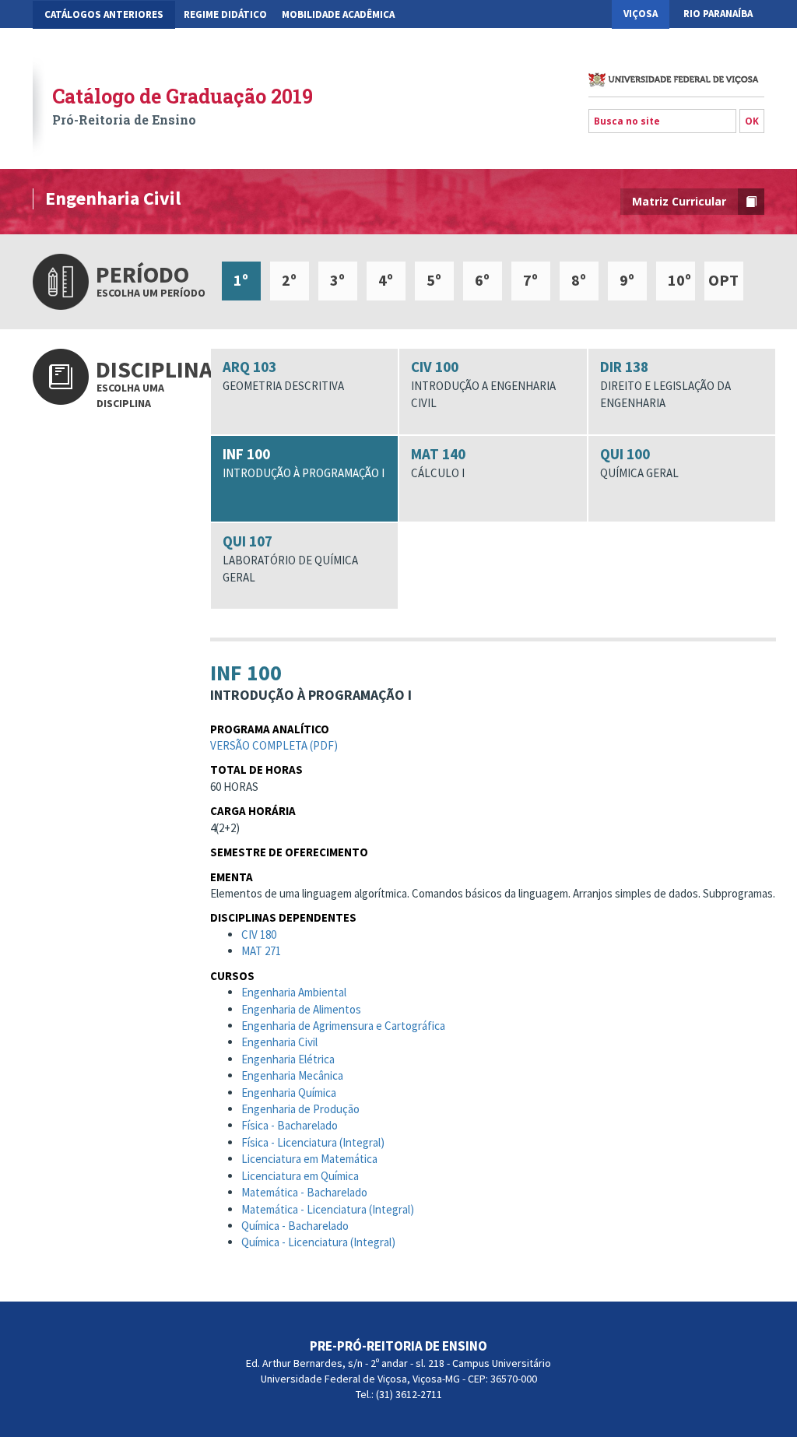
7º (530, 280)
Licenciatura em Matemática (309, 1158)
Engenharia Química (288, 1092)
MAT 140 (438, 462)
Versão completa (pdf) (274, 745)
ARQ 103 (283, 375)
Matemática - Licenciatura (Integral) (327, 1209)
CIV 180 (258, 934)
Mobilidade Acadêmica (338, 14)
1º (240, 280)
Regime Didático (225, 14)
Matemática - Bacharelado (304, 1192)
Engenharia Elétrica (288, 1059)
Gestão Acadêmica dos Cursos (118, 43)
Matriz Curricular (679, 201)
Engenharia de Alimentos (301, 1009)
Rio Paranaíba (718, 13)
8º (578, 280)
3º (337, 280)
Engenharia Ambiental (293, 992)
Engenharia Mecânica (292, 1075)
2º (289, 280)
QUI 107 (290, 558)
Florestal (726, 42)
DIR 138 (665, 383)
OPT (723, 280)
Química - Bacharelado (295, 1225)
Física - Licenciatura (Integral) (312, 1142)
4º (385, 280)
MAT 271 (261, 950)
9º (627, 280)
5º (434, 280)
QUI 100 (639, 462)
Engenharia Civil (279, 1042)
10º (679, 280)
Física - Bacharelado (289, 1125)
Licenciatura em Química (300, 1175)
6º (482, 280)
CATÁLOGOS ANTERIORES (103, 14)
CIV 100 (483, 383)
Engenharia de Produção (300, 1108)
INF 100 (303, 462)
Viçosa (640, 13)
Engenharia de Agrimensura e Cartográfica (343, 1025)
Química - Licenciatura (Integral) (318, 1242)
